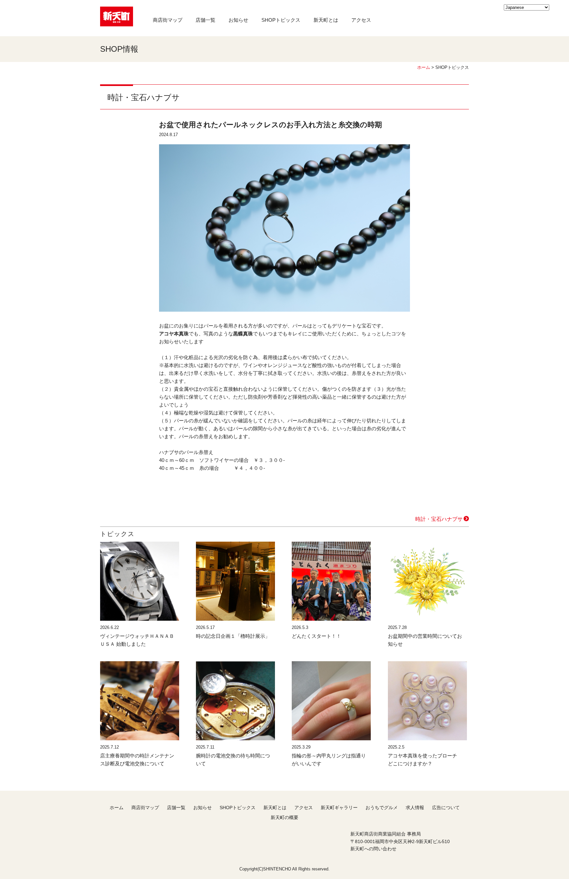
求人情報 (415, 807)
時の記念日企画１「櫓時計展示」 (233, 636)
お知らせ (238, 20)
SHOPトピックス (280, 20)
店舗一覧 (205, 20)
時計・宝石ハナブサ (439, 519)
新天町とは (325, 20)
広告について (446, 807)
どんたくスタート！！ (316, 636)
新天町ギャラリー (339, 807)
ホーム (423, 67)
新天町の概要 (284, 817)
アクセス (361, 20)
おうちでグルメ (382, 807)
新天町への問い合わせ (373, 848)
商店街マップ (167, 20)
